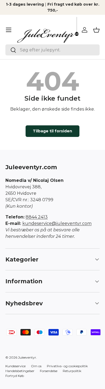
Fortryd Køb (14, 376)
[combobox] (52, 49)
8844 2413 (37, 217)
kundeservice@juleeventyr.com (57, 223)
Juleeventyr (27, 357)
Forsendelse (48, 371)
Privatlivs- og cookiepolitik (67, 366)
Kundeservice (15, 366)
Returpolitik (72, 371)
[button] (96, 30)
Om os (36, 366)
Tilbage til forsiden (52, 131)
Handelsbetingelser (19, 371)
